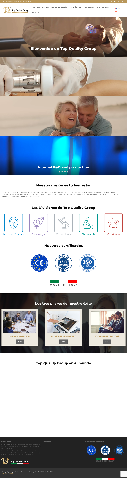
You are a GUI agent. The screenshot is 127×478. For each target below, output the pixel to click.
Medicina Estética (13, 234)
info (20, 342)
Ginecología (39, 234)
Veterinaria (113, 234)
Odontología (63, 234)
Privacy (10, 473)
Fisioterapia (88, 234)
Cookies (4, 473)
